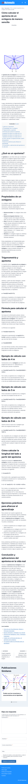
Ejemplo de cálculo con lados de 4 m (12, 133)
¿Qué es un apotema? (8, 126)
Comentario (5, 717)
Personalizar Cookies (6, 773)
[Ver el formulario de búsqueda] (25, 2)
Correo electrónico (7, 745)
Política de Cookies (6, 767)
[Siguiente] (24, 687)
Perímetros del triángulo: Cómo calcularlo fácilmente (21, 654)
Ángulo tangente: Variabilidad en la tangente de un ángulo (6, 655)
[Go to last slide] (4, 687)
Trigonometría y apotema (9, 130)
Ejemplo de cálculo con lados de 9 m (11, 136)
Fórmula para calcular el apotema (11, 131)
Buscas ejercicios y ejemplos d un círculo (14, 632)
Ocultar (16, 124)
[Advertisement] (14, 40)
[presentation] (14, 682)
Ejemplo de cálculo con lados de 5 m (12, 135)
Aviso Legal (4, 769)
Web (3, 751)
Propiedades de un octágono (10, 128)
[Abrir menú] (22, 3)
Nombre (4, 738)
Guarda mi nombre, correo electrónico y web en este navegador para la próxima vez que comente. (14, 756)
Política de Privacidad (6, 771)
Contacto (4, 775)
